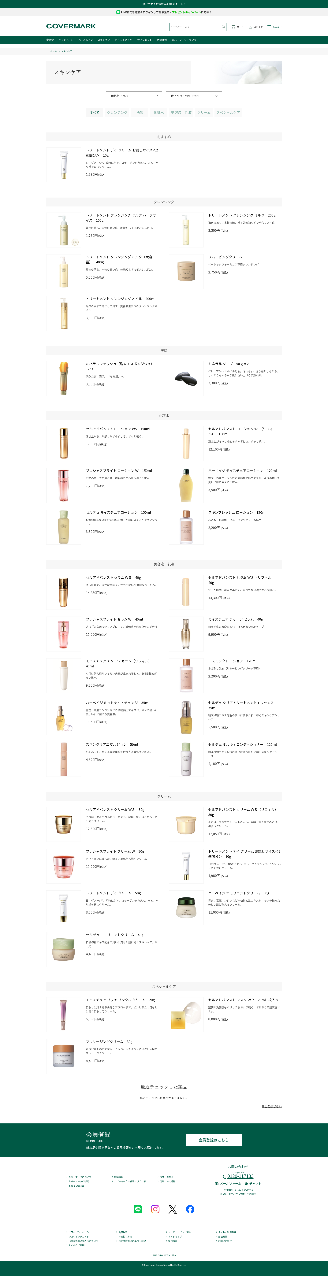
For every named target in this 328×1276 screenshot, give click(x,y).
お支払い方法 (125, 1236)
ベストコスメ (166, 1176)
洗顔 (139, 112)
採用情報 (172, 1240)
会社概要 (222, 1236)
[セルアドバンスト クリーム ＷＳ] (63, 824)
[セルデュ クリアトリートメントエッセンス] (186, 717)
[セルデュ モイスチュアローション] (63, 527)
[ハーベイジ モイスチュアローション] (186, 485)
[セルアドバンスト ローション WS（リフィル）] (186, 443)
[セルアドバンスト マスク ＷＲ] (186, 1014)
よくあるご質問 (76, 1245)
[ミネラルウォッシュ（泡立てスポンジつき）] (63, 378)
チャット (255, 1183)
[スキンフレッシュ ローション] (186, 527)
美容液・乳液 (181, 112)
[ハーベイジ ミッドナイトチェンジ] (63, 717)
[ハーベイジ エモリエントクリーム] (186, 907)
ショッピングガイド (79, 1236)
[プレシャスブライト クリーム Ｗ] (63, 866)
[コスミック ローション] (186, 675)
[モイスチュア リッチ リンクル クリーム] (63, 1014)
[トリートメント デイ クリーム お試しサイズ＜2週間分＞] (63, 164)
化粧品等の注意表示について (83, 1240)
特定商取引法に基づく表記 (132, 1240)
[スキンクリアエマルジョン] (63, 759)
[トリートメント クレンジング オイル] (63, 313)
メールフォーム (230, 1183)
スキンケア (104, 40)
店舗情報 (162, 40)
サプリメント (144, 40)
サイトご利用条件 (227, 1232)
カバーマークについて (184, 40)
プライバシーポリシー (80, 1232)
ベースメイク (85, 40)
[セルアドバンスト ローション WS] (63, 443)
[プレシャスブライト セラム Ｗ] (63, 634)
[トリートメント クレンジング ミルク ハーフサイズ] (63, 230)
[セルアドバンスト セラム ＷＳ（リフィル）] (186, 592)
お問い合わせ (225, 1240)
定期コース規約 (167, 1181)
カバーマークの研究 (79, 1181)
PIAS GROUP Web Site (164, 1255)
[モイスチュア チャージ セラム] (186, 634)
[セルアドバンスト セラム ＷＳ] (63, 592)
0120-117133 (240, 1176)
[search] (223, 26)
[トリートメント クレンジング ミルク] (186, 230)
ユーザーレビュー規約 (179, 1232)
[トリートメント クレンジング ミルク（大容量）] (63, 271)
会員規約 (123, 1232)
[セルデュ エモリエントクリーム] (63, 949)
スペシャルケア (228, 112)
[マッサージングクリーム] (63, 1056)
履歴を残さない (272, 1106)
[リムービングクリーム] (186, 271)
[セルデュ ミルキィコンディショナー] (186, 759)
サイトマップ (175, 1236)
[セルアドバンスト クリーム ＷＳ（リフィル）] (186, 824)
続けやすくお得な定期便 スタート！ (164, 4)
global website (76, 1185)
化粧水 (159, 112)
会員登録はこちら (214, 1140)
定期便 (50, 40)
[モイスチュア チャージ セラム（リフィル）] (63, 675)
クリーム (204, 112)
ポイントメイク (123, 40)
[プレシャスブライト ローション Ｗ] (63, 485)
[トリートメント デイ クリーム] (63, 907)
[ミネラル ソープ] (186, 378)
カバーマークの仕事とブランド (130, 1181)
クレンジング (117, 112)
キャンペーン (66, 40)
